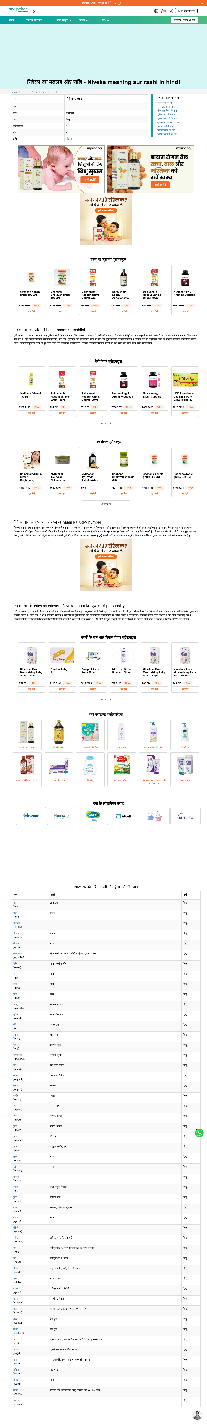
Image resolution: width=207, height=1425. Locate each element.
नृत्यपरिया (17, 1055)
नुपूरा (15, 1126)
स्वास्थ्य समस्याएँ (34, 20)
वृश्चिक (69, 139)
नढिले (15, 1227)
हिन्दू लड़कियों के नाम (167, 110)
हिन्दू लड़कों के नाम (166, 107)
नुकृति (15, 1095)
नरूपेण (16, 1085)
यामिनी (16, 1370)
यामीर (15, 1380)
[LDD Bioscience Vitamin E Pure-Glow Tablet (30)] (185, 378)
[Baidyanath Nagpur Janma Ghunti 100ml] (154, 277)
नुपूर (15, 1106)
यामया (15, 1390)
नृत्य (14, 1045)
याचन (15, 1298)
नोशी (15, 913)
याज (15, 1339)
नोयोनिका (17, 953)
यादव (15, 1309)
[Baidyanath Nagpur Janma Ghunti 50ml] (93, 277)
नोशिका (16, 923)
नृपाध (15, 1075)
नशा (14, 1258)
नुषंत (15, 1136)
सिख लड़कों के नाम (166, 130)
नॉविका (16, 943)
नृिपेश (15, 1014)
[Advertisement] (103, 48)
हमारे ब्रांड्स (62, 20)
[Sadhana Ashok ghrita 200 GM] (154, 459)
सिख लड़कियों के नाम (167, 134)
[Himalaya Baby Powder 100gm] (123, 654)
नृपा (14, 1065)
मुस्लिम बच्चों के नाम (166, 114)
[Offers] (156, 10)
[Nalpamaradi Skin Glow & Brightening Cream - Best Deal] (31, 459)
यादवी (15, 1319)
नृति (14, 1024)
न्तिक (15, 1278)
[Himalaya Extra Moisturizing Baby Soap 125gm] (154, 654)
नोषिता (16, 933)
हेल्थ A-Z (107, 20)
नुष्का (15, 1146)
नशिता (16, 1268)
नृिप (14, 974)
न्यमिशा (16, 1238)
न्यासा (15, 1207)
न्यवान (15, 1288)
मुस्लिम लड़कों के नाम (167, 118)
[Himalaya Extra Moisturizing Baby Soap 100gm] (31, 654)
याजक (16, 1349)
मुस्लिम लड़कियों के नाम (168, 122)
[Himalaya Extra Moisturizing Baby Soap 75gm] (185, 654)
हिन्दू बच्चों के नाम (165, 103)
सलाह (11, 20)
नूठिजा (16, 1177)
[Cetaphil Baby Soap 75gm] (93, 654)
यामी (15, 1359)
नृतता (15, 1034)
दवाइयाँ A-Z (84, 20)
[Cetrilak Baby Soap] (62, 654)
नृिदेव (15, 963)
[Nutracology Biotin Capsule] (154, 378)
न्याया (15, 1217)
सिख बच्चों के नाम (165, 126)
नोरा (15, 902)
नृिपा (15, 984)
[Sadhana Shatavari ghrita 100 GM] (62, 277)
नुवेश (15, 1197)
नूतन (15, 1156)
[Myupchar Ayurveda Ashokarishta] (93, 459)
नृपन (15, 994)
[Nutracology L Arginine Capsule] (185, 277)
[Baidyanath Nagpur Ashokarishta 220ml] (123, 277)
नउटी (15, 1187)
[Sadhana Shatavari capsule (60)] (123, 459)
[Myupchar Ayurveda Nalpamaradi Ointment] (62, 459)
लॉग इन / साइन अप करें (184, 20)
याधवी (15, 1329)
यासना (16, 1400)
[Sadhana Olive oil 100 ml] (31, 378)
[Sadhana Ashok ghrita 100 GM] (31, 277)
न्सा (14, 1248)
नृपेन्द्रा (16, 1004)
